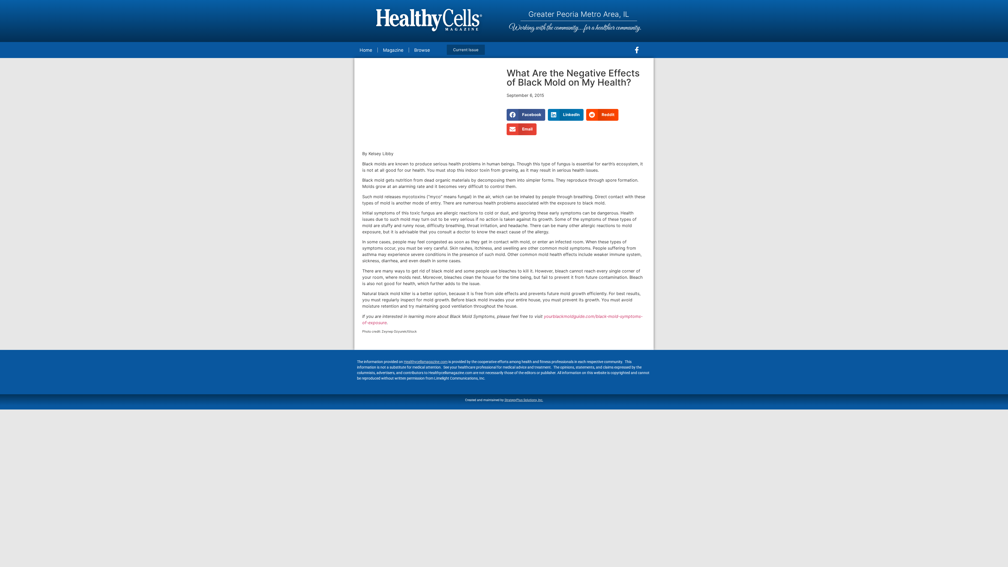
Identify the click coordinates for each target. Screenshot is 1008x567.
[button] (526, 115)
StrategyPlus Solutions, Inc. (524, 400)
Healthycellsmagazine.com (426, 362)
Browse (422, 50)
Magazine (393, 50)
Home (366, 50)
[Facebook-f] (636, 50)
